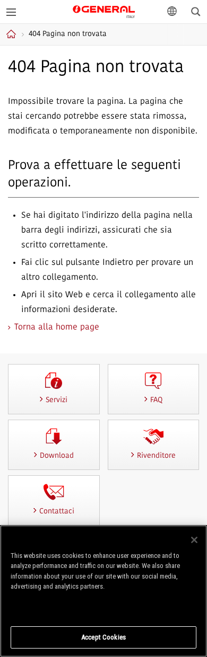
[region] (103, 591)
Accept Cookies (103, 637)
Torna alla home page (56, 327)
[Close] (194, 540)
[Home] (12, 34)
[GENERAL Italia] (104, 11)
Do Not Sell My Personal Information (103, 607)
